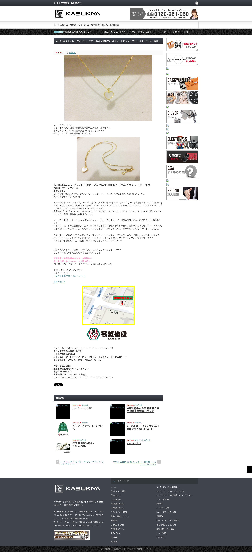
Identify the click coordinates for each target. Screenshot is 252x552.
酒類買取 (160, 516)
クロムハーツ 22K (82, 408)
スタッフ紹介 (161, 533)
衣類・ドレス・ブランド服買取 (168, 520)
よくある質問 (116, 499)
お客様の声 (161, 537)
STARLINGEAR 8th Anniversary (83, 444)
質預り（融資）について (81, 25)
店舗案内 (115, 25)
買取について (65, 25)
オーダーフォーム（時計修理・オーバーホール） (174, 495)
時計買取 (160, 504)
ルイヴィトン (134, 443)
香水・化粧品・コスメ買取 (166, 524)
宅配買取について (117, 504)
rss (196, 3)
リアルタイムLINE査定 (119, 512)
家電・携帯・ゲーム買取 (165, 529)
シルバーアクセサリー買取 (166, 512)
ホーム (56, 25)
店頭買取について (117, 508)
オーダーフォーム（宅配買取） (168, 487)
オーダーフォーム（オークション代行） (171, 491)
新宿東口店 (139, 440)
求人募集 (114, 537)
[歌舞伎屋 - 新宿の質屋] (78, 20)
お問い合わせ (105, 25)
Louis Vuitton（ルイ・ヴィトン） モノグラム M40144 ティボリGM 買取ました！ (81, 463)
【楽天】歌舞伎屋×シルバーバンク (69, 276)
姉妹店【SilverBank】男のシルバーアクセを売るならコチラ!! (128, 32)
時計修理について (117, 529)
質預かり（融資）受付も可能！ (176, 32)
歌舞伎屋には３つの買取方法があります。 (76, 32)
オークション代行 (117, 524)
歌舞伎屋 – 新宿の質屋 (123, 549)
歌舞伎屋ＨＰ (60, 282)
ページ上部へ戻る (249, 469)
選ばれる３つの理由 (118, 491)
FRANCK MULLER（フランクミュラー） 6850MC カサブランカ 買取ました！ (134, 463)
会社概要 (114, 541)
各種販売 (96, 25)
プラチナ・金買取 (163, 508)
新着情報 (72, 53)
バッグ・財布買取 (163, 499)
